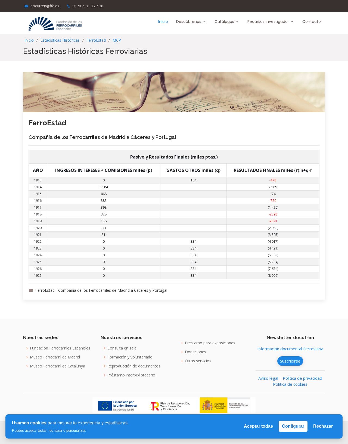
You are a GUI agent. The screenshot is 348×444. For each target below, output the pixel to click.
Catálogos (224, 21)
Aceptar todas (258, 426)
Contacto (311, 21)
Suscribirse (290, 361)
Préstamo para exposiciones (210, 343)
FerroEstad (96, 40)
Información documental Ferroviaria (290, 348)
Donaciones (195, 352)
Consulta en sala (121, 348)
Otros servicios (198, 361)
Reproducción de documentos (133, 366)
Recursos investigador (268, 21)
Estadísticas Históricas (60, 40)
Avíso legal (268, 378)
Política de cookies (290, 384)
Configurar (293, 426)
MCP (117, 40)
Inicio (163, 21)
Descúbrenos (188, 21)
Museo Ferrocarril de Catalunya (57, 366)
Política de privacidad (302, 378)
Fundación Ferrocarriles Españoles (60, 348)
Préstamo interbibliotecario (131, 375)
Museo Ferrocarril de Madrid (55, 357)
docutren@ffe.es (44, 5)
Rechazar (323, 426)
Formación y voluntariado (130, 357)
